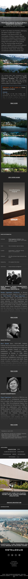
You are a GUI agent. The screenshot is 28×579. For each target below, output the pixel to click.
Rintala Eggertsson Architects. (15, 239)
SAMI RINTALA (5, 340)
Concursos (20, 451)
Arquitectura (12, 449)
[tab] (12, 449)
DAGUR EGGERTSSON (8, 393)
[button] (2, 481)
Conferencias (7, 454)
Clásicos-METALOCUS (10, 451)
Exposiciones (21, 454)
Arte (18, 449)
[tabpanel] (14, 481)
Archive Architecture (14, 502)
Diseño (14, 454)
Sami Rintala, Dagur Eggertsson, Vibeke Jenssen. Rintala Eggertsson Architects (14, 288)
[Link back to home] (14, 551)
